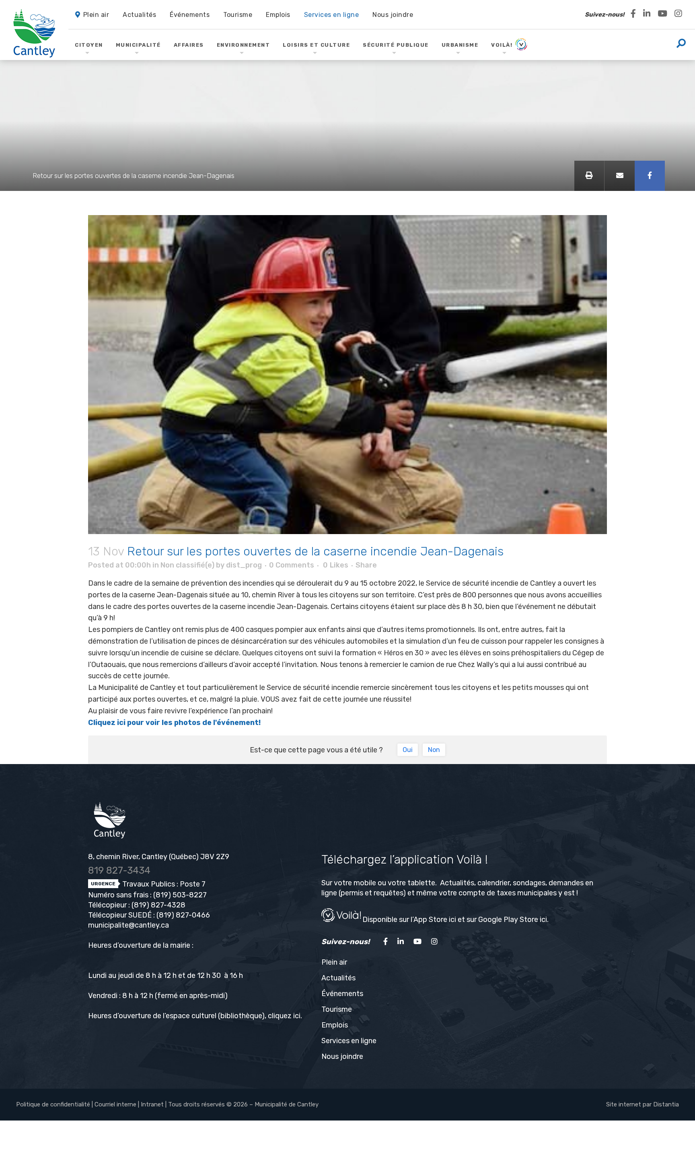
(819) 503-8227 (180, 895)
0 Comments (291, 565)
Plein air (334, 962)
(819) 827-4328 (158, 905)
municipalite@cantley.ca (128, 925)
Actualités (338, 978)
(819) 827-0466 (183, 915)
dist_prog (244, 565)
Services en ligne (348, 1040)
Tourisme (336, 1009)
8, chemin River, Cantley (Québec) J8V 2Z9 (158, 856)
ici (296, 1015)
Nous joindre (342, 1056)
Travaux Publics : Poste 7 (163, 884)
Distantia (666, 1104)
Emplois (334, 1025)
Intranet (152, 1104)
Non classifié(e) (187, 565)
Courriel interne (115, 1104)
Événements (342, 993)
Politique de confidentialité (53, 1104)
